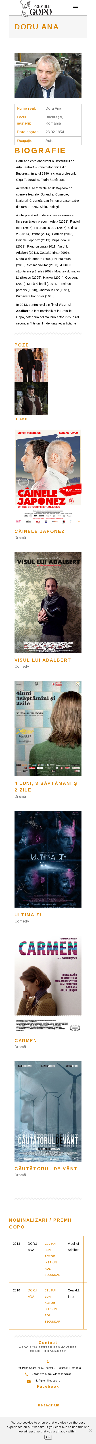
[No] (90, 1430)
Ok (48, 1437)
